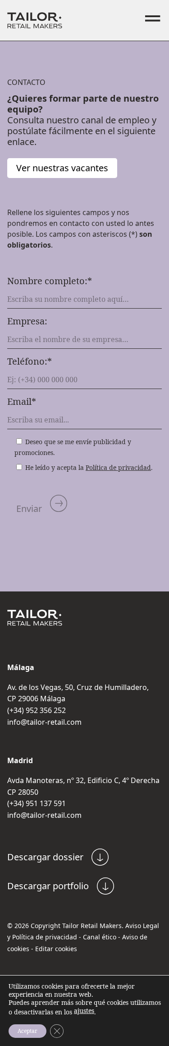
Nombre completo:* (49, 281)
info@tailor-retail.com (44, 722)
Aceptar (27, 1031)
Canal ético (99, 937)
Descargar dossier (45, 857)
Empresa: (27, 321)
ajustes (84, 1011)
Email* (21, 401)
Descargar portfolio (48, 886)
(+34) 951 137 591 (36, 803)
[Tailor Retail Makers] (34, 20)
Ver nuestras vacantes (62, 168)
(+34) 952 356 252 (36, 710)
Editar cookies (56, 948)
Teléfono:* (29, 361)
